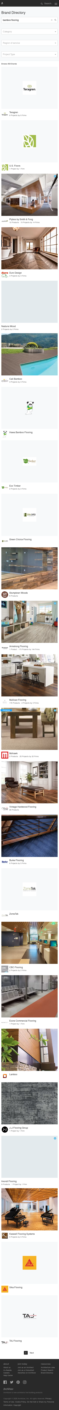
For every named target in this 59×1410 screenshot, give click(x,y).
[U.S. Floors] (29, 141)
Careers (6, 1372)
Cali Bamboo (15, 378)
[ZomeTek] (29, 889)
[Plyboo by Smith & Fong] (29, 195)
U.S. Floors (14, 165)
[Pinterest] (18, 1383)
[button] (52, 20)
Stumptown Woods (18, 592)
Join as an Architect (26, 1367)
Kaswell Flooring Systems (22, 1233)
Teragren (13, 112)
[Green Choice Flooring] (29, 515)
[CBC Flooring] (29, 943)
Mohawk (13, 753)
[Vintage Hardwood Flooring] (29, 782)
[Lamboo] (29, 1050)
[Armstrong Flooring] (29, 622)
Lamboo (13, 1074)
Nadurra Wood (8, 326)
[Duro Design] (29, 248)
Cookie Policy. (21, 1401)
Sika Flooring (15, 1287)
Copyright (17, 1405)
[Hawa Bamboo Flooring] (29, 408)
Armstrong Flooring (18, 646)
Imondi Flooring (9, 1181)
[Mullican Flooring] (29, 675)
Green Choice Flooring (20, 539)
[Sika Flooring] (29, 1263)
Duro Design (15, 272)
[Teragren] (29, 88)
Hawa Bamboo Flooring (21, 432)
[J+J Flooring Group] (29, 1103)
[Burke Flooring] (29, 836)
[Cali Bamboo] (29, 354)
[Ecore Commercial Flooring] (29, 996)
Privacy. (48, 1398)
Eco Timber (15, 485)
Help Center (8, 1375)
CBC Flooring (16, 967)
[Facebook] (5, 1383)
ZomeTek (13, 913)
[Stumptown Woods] (29, 568)
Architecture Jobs (48, 1367)
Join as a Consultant (26, 1370)
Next (32, 1352)
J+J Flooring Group (18, 1127)
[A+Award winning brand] (55, 176)
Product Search (47, 1370)
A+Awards (7, 1370)
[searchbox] (4, 31)
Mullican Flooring (17, 699)
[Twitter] (11, 1383)
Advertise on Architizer (27, 1372)
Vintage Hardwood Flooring (22, 806)
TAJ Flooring (15, 1340)
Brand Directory (47, 1372)
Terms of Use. (9, 1401)
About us (7, 1367)
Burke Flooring (16, 860)
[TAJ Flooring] (29, 1316)
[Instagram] (24, 1383)
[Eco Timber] (29, 461)
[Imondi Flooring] (29, 1157)
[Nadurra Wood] (29, 302)
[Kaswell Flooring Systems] (29, 1209)
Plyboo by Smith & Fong (21, 219)
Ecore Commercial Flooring (22, 1020)
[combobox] (29, 31)
